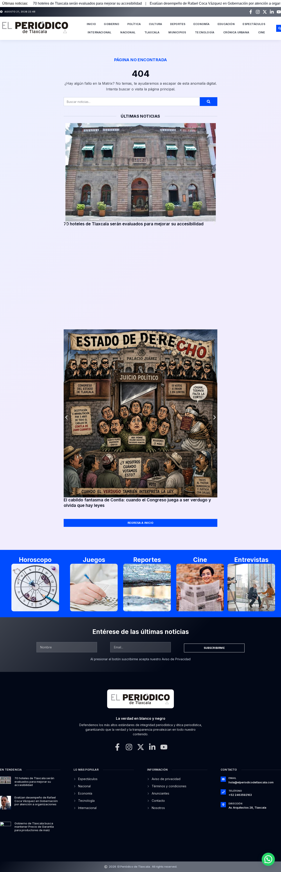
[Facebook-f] (251, 12)
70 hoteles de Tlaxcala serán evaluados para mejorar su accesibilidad (87, 3)
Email (232, 778)
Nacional (127, 32)
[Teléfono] (223, 792)
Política (134, 24)
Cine (261, 32)
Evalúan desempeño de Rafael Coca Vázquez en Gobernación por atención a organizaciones (36, 801)
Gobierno (111, 24)
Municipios (177, 32)
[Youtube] (279, 12)
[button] (66, 223)
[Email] (223, 779)
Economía (201, 24)
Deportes (178, 24)
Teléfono (235, 790)
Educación (226, 24)
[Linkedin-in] (272, 12)
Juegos (94, 559)
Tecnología (204, 32)
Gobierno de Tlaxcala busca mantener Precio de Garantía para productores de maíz (34, 827)
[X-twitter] (265, 12)
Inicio (91, 24)
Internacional (100, 32)
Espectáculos (254, 24)
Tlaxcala (152, 32)
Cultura (155, 24)
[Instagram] (258, 12)
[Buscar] (208, 101)
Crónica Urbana (236, 32)
